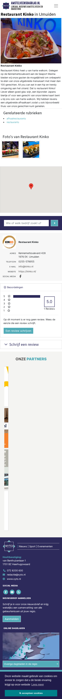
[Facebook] (6, 592)
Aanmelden (12, 619)
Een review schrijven (18, 330)
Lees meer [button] (37, 684)
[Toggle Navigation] (56, 5)
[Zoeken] (54, 223)
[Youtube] (12, 592)
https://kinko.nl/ (27, 271)
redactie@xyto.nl (16, 574)
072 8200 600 (15, 570)
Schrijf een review (23, 344)
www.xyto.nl (14, 578)
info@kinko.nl (26, 266)
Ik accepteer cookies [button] (31, 693)
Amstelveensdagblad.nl (25, 3)
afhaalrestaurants (16, 118)
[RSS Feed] (19, 592)
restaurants (13, 122)
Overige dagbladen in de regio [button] (20, 664)
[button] (31, 186)
